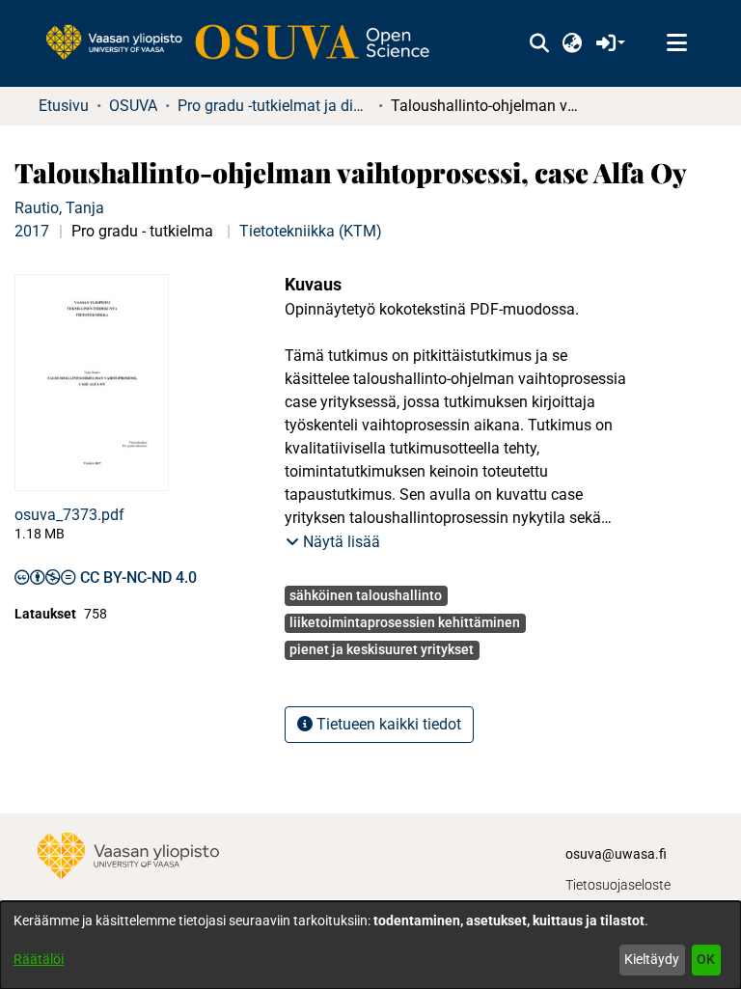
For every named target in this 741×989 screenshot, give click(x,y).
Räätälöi (39, 959)
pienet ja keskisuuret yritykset (381, 649)
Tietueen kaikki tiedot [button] (387, 724)
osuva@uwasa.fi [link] (616, 854)
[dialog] (370, 945)
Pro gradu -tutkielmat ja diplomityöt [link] (274, 105)
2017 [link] (31, 231)
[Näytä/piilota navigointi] (676, 43)
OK (706, 959)
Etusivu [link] (64, 105)
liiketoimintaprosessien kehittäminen (404, 622)
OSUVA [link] (133, 105)
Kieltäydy (651, 959)
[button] (539, 43)
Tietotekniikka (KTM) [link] (310, 231)
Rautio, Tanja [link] (59, 208)
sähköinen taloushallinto (365, 595)
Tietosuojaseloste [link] (618, 885)
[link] (247, 43)
